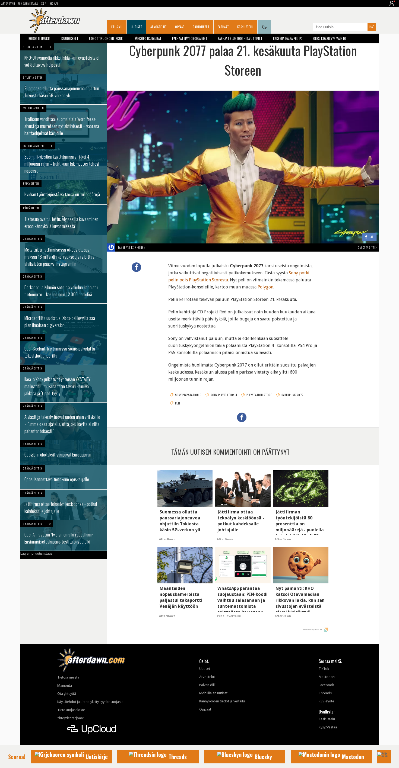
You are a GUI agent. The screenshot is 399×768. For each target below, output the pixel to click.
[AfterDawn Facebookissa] (308, 27)
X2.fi (44, 3)
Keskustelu (245, 27)
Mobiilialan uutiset (213, 693)
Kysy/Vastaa (328, 727)
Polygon (265, 287)
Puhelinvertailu (28, 3)
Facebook (326, 685)
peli (177, 403)
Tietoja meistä (68, 677)
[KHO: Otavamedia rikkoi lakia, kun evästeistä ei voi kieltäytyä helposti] (63, 58)
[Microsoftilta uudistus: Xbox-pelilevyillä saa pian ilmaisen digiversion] (63, 319)
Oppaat (180, 27)
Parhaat (223, 27)
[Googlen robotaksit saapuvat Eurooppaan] (63, 452)
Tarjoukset (201, 27)
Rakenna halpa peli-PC (287, 38)
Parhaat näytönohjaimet (189, 38)
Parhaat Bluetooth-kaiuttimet (240, 38)
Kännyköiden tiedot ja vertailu (222, 701)
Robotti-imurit (39, 38)
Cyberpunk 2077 (292, 395)
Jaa (371, 237)
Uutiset (136, 27)
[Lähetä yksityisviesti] (151, 247)
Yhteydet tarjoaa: (70, 718)
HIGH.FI (53, 3)
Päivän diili (207, 685)
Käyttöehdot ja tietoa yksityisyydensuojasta (90, 702)
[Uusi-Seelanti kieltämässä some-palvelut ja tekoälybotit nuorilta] (63, 349)
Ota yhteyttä (66, 694)
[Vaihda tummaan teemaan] (264, 27)
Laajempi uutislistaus (36, 553)
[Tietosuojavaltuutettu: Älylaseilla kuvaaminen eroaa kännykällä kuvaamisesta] (63, 220)
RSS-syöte (326, 701)
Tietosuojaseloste (71, 710)
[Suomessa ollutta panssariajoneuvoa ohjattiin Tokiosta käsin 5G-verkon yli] (63, 89)
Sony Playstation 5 (188, 395)
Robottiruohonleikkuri (106, 38)
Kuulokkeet (69, 38)
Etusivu (116, 27)
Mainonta (64, 685)
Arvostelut (158, 27)
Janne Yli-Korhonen (131, 247)
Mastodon (327, 677)
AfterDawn (8, 3)
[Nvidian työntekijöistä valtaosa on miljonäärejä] (63, 192)
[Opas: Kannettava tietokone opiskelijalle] (63, 477)
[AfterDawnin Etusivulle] (54, 20)
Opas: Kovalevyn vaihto (329, 38)
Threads (325, 693)
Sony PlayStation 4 (224, 395)
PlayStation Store (259, 395)
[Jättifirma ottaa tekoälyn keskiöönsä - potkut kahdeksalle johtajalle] (63, 505)
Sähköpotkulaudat (148, 38)
